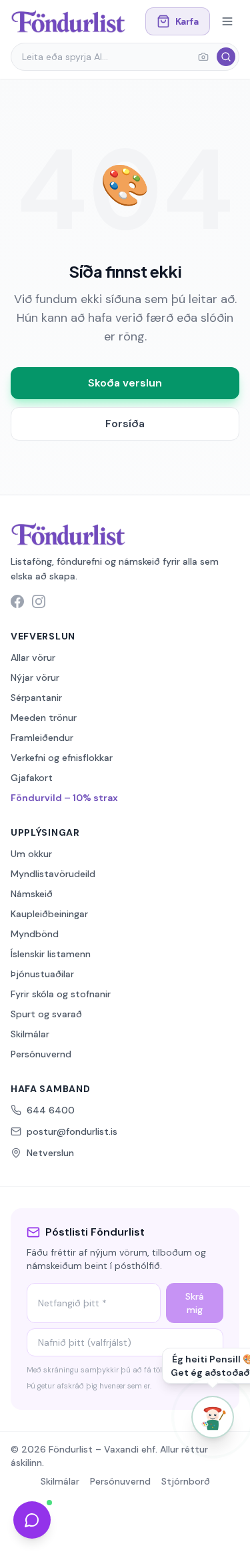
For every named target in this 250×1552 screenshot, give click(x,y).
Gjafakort (32, 778)
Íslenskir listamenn (51, 954)
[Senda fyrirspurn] (32, 1520)
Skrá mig (194, 1303)
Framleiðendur (42, 738)
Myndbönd (35, 934)
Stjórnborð (185, 1481)
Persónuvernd (41, 1054)
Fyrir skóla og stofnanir (61, 994)
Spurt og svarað (46, 1014)
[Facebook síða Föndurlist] (17, 601)
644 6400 (51, 1110)
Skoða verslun (125, 383)
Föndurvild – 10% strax (64, 798)
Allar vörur (33, 658)
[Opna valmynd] (227, 21)
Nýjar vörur (35, 678)
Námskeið (32, 894)
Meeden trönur (44, 718)
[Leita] (226, 56)
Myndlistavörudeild (53, 874)
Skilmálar (30, 1034)
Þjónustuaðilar (42, 974)
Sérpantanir (36, 698)
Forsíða (125, 424)
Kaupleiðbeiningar (49, 914)
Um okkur (31, 854)
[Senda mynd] (203, 56)
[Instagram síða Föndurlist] (38, 601)
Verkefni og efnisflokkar (62, 758)
